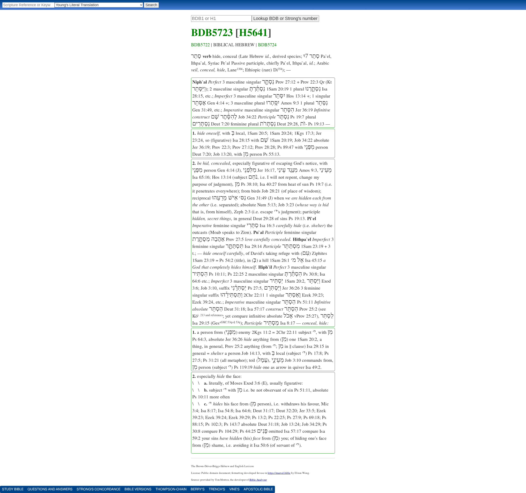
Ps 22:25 (236, 274)
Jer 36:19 (304, 110)
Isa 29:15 (200, 323)
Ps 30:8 (310, 274)
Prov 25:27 (306, 316)
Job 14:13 (251, 353)
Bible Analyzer (258, 479)
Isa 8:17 (287, 323)
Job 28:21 (271, 191)
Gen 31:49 (202, 110)
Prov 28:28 (265, 147)
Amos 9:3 (290, 103)
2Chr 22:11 (254, 295)
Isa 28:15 (241, 140)
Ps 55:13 (271, 154)
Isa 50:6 (261, 445)
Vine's (234, 489)
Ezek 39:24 (202, 302)
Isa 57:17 (255, 309)
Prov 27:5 (235, 239)
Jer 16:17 (266, 170)
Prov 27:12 (286, 82)
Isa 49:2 (313, 367)
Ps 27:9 (294, 417)
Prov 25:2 (308, 309)
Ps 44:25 (248, 431)
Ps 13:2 (259, 417)
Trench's (217, 489)
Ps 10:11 (217, 274)
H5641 (253, 31)
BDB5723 (212, 31)
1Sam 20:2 (294, 281)
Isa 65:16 (200, 177)
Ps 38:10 (249, 184)
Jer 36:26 (290, 288)
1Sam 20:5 (257, 133)
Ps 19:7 (297, 117)
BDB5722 (200, 45)
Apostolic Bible (258, 489)
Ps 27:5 (255, 288)
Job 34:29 (311, 424)
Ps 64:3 (199, 339)
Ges (215, 323)
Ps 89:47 (285, 147)
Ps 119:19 (243, 367)
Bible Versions (138, 489)
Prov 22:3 (309, 82)
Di (277, 70)
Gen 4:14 (215, 103)
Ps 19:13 (316, 124)
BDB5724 (267, 45)
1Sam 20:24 (281, 133)
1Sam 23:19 (312, 246)
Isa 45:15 (313, 260)
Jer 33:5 (306, 410)
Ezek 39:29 (239, 417)
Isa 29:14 (253, 246)
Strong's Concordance (98, 489)
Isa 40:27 (268, 184)
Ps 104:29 (228, 431)
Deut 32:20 (286, 410)
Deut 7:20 (220, 124)
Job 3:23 (286, 205)
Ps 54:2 (226, 260)
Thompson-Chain (171, 489)
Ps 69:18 (311, 417)
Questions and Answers (50, 489)
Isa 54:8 (225, 410)
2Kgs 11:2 (261, 332)
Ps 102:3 (213, 424)
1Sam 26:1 (280, 260)
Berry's (198, 489)
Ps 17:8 (315, 353)
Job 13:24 (290, 424)
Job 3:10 (209, 288)
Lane (234, 70)
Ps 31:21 (211, 360)
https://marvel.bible (279, 473)
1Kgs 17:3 (303, 133)
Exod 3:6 (252, 383)
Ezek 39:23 (312, 295)
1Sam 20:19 (277, 89)
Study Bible (12, 489)
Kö (207, 316)
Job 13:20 (222, 154)
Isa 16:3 (267, 225)
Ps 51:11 (305, 302)
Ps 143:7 (232, 424)
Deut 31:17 (263, 410)
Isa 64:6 (242, 410)
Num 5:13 (266, 205)
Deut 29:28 (287, 124)
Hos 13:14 (296, 96)
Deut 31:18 (234, 309)
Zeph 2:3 (242, 212)
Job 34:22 (247, 117)
